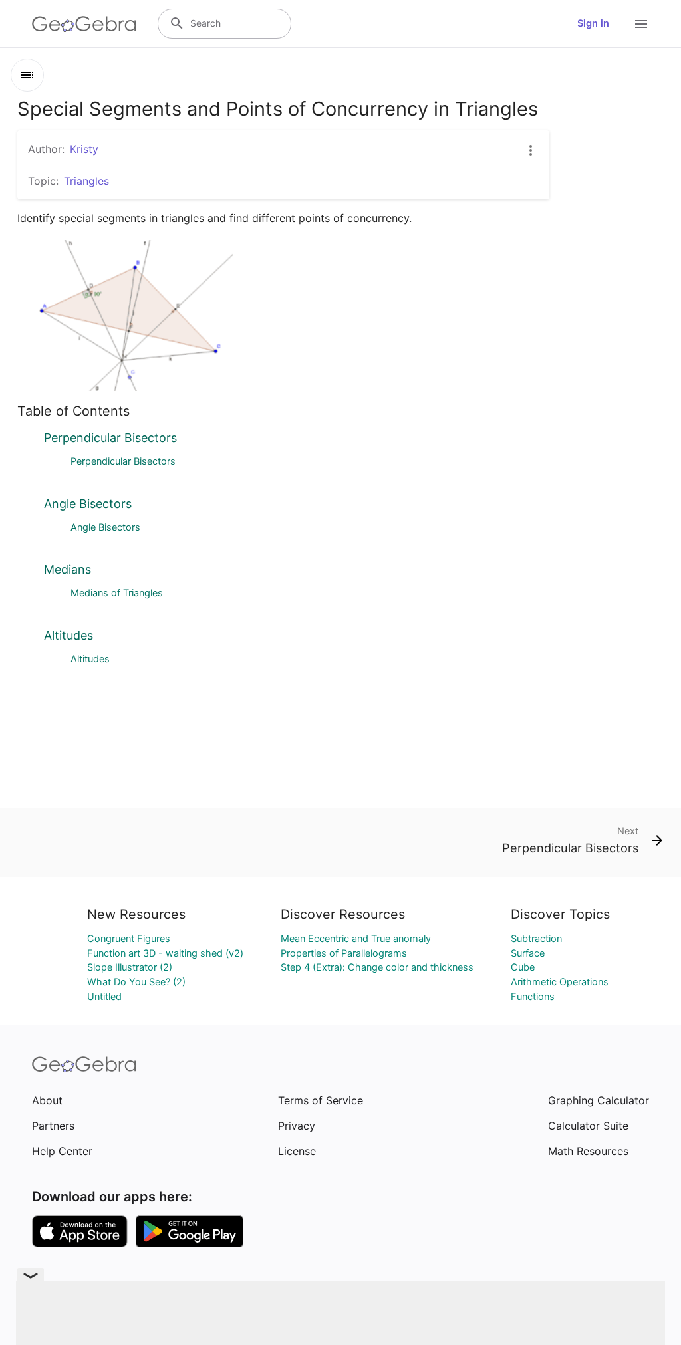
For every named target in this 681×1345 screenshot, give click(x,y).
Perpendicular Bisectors (110, 438)
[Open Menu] (641, 24)
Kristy (84, 149)
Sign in (593, 23)
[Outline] (27, 75)
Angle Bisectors (88, 504)
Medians (67, 569)
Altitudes (68, 635)
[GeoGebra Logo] (84, 24)
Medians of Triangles (116, 593)
